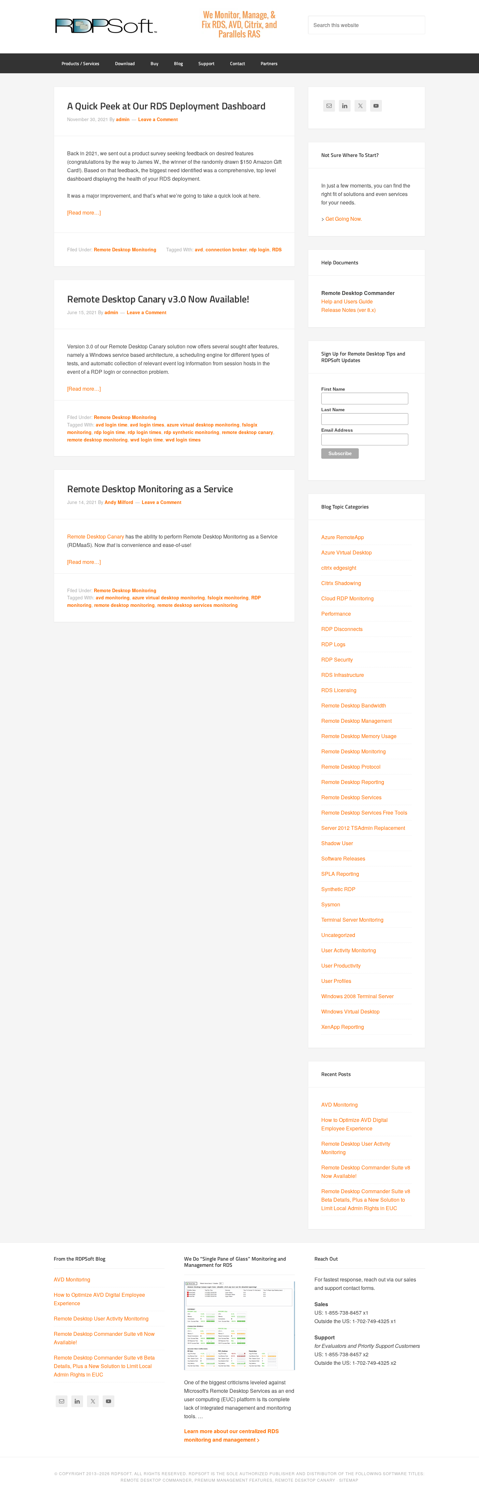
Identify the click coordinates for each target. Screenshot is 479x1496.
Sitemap (348, 1480)
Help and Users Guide (347, 301)
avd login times (147, 424)
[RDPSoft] (106, 26)
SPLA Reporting (340, 873)
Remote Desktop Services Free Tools (364, 812)
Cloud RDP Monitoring (347, 598)
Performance (336, 613)
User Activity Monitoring (348, 950)
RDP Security (337, 659)
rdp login (259, 249)
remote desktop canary (247, 432)
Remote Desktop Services (351, 797)
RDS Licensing (338, 690)
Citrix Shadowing (341, 583)
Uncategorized (338, 935)
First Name (333, 389)
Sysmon (330, 904)
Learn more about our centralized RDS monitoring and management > (231, 1435)
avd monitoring (113, 597)
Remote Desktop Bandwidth (353, 705)
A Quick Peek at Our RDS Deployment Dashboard (166, 105)
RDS (277, 249)
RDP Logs (333, 644)
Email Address (337, 430)
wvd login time (146, 439)
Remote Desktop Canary (95, 536)
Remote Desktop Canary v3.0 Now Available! (158, 298)
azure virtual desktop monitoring (203, 424)
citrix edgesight (338, 567)
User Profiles (336, 981)
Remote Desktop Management (356, 720)
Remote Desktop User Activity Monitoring (101, 1318)
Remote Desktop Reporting (352, 782)
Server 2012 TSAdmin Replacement (363, 828)
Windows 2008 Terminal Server (357, 996)
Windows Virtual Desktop (350, 1011)
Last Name (333, 409)
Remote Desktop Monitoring (125, 249)
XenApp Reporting (342, 1026)
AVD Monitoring (339, 1104)
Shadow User (337, 843)
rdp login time (109, 432)
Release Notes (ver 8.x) (348, 310)
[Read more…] (84, 212)
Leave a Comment (158, 119)
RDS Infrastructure (342, 674)
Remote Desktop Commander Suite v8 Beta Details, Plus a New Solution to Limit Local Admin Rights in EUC (365, 1199)
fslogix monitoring (228, 597)
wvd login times (183, 439)
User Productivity (341, 965)
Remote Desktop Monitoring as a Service (150, 488)
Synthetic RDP (338, 889)
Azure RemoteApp (342, 537)
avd (199, 249)
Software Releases (343, 858)
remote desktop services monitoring (197, 605)
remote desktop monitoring (97, 439)
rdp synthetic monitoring (191, 432)
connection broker (226, 249)
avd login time (111, 424)
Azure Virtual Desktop (346, 552)
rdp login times (144, 432)
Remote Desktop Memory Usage (359, 736)
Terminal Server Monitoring (352, 919)
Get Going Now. (344, 218)
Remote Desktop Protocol (351, 766)
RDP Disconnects (342, 629)
